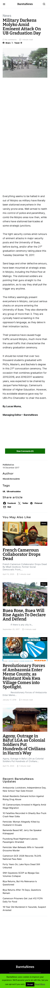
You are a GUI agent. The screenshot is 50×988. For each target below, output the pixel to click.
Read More (40, 984)
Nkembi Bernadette (11, 479)
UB (4, 491)
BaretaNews (25, 4)
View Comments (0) (25, 451)
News (7, 16)
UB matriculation (14, 491)
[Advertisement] (24, 95)
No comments (11, 39)
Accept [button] (30, 984)
